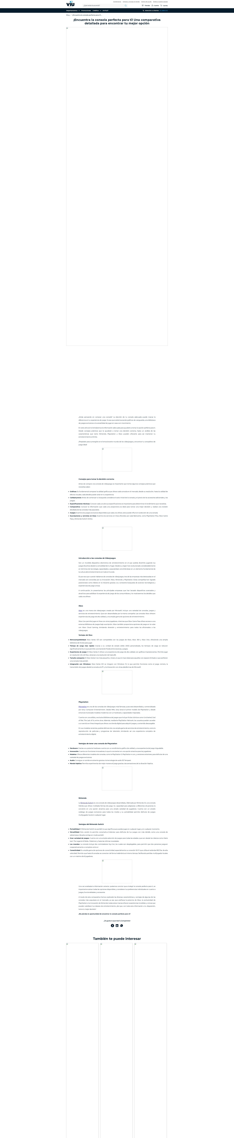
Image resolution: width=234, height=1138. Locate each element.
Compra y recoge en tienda (131, 1)
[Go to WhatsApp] (121, 926)
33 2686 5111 (164, 10)
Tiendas (147, 5)
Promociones (86, 10)
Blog (68, 15)
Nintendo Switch (87, 803)
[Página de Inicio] (70, 4)
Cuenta (156, 5)
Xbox (80, 610)
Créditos (96, 10)
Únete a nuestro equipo (160, 1)
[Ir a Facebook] (112, 926)
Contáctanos (117, 1)
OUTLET (105, 10)
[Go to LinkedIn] (117, 926)
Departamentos (71, 10)
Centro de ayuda (146, 1)
